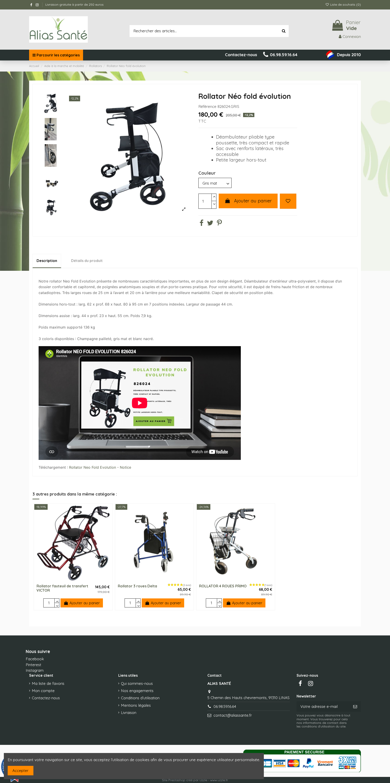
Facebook (35, 658)
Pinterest (33, 664)
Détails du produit (87, 260)
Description (47, 260)
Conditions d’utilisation (140, 697)
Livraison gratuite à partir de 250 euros (74, 4)
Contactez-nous (46, 697)
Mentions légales (136, 705)
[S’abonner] (355, 706)
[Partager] (201, 224)
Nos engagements (137, 690)
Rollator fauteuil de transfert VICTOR (62, 588)
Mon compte (43, 690)
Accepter (20, 770)
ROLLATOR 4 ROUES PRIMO (223, 586)
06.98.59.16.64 (225, 706)
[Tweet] (210, 224)
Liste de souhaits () (345, 4)
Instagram (35, 670)
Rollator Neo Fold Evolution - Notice (100, 467)
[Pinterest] (219, 224)
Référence (207, 106)
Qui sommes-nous (137, 683)
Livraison (128, 712)
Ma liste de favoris (48, 683)
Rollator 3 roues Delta (137, 586)
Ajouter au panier (253, 201)
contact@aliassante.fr (233, 715)
